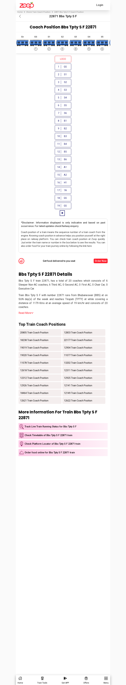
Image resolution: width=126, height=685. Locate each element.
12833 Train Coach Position (78, 332)
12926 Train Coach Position (34, 385)
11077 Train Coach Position (78, 355)
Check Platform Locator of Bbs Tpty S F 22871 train (52, 443)
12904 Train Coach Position (78, 347)
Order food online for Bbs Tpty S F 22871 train (50, 452)
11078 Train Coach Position (34, 362)
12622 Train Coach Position (78, 400)
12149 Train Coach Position (78, 393)
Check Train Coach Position (38, 12)
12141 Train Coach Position (78, 385)
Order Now (100, 261)
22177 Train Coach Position (78, 340)
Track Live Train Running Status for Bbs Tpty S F (50, 426)
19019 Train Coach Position (34, 347)
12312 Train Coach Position (34, 377)
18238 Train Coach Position (34, 340)
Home (20, 12)
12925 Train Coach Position (78, 377)
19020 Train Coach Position (34, 355)
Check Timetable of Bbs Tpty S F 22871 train (48, 435)
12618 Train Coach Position (34, 370)
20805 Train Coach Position (34, 332)
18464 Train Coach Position (34, 393)
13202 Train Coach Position (78, 362)
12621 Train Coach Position (34, 400)
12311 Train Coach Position (78, 370)
